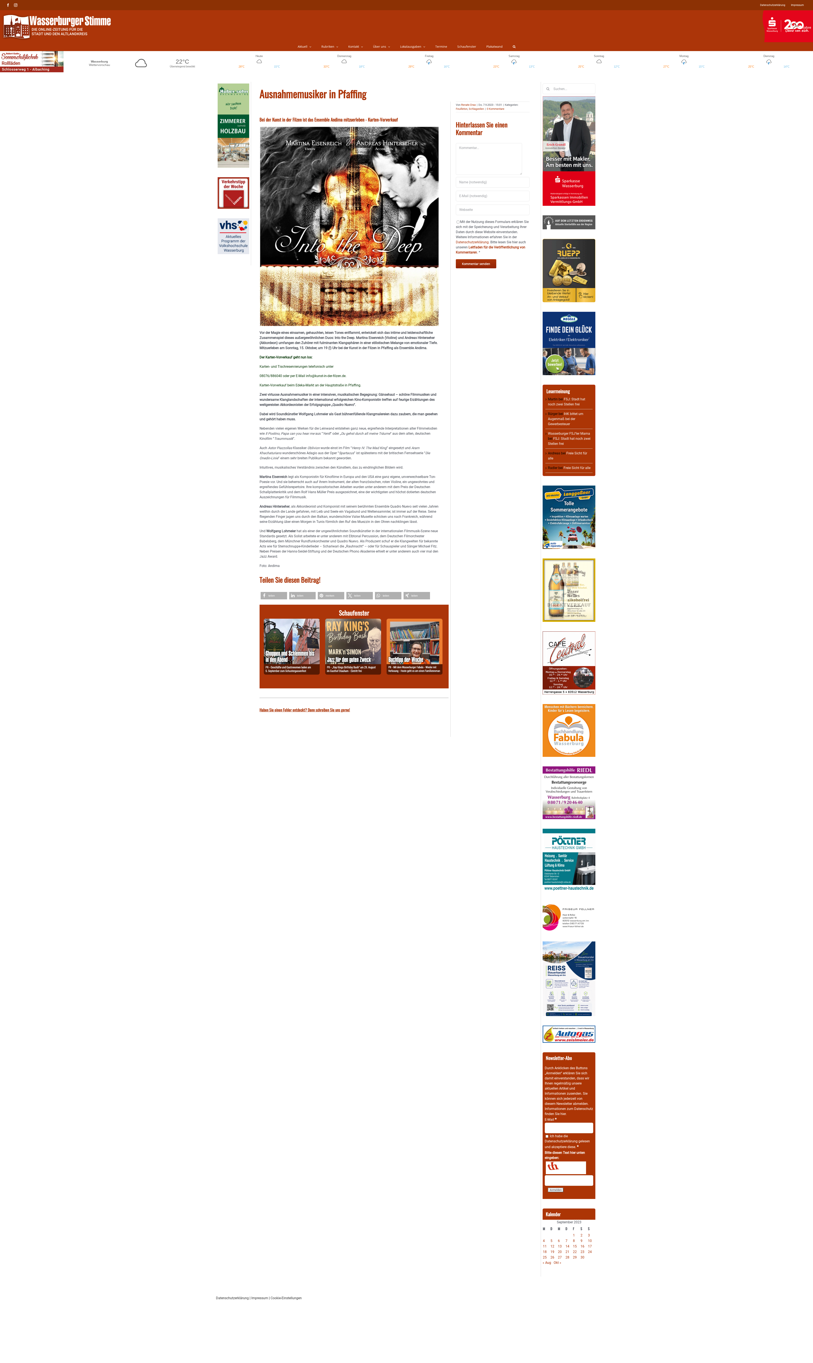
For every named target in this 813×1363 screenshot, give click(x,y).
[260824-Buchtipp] (414, 621)
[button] (514, 46)
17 (590, 1246)
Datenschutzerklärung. (472, 242)
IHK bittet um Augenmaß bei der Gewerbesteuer (565, 419)
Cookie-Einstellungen (286, 1298)
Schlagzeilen (476, 108)
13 (560, 1246)
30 (582, 1257)
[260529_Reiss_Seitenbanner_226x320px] (569, 944)
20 (560, 1252)
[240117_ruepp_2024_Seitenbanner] (569, 241)
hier (563, 1114)
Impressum (259, 1298)
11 (545, 1246)
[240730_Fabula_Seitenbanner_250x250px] (569, 706)
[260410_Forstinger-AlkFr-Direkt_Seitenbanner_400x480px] (569, 561)
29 (575, 1257)
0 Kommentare (495, 108)
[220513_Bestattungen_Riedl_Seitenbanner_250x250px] (569, 769)
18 (545, 1252)
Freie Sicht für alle (577, 468)
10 (590, 1241)
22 (575, 1252)
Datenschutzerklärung (561, 1141)
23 (582, 1252)
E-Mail (551, 1120)
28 (567, 1257)
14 (567, 1246)
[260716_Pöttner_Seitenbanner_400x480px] (569, 831)
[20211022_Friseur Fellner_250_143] (569, 904)
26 (552, 1257)
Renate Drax (468, 104)
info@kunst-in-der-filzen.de (326, 376)
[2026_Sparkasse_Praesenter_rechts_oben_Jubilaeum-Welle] (787, 12)
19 (552, 1252)
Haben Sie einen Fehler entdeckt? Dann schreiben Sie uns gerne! (305, 710)
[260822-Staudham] (353, 621)
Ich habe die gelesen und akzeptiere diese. (567, 1141)
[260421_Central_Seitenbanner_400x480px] (569, 634)
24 (590, 1252)
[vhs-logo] (233, 221)
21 (567, 1252)
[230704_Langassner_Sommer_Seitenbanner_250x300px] (569, 488)
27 (560, 1257)
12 (552, 1246)
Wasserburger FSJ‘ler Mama (569, 434)
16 (582, 1246)
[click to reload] (566, 1167)
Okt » (557, 1263)
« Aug (547, 1263)
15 (575, 1246)
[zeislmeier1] (569, 1028)
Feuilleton (461, 108)
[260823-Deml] (292, 621)
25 (545, 1257)
